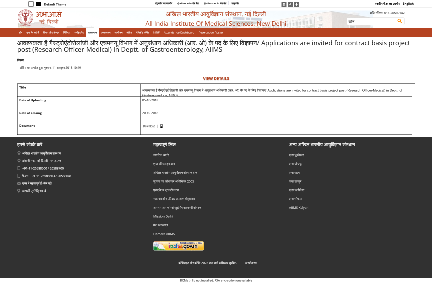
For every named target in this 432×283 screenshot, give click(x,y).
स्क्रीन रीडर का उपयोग (387, 4)
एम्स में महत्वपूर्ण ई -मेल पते (37, 183)
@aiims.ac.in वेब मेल (215, 3)
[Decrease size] (296, 3)
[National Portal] (178, 245)
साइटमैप (235, 3)
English (408, 4)
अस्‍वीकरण (250, 263)
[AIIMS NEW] (63, 18)
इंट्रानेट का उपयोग (164, 3)
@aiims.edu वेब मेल (188, 3)
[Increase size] (284, 3)
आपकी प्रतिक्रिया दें (34, 190)
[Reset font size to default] (290, 3)
